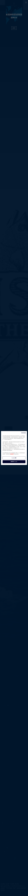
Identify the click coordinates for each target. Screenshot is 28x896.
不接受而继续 (23, 432)
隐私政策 (12, 454)
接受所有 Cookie (14, 461)
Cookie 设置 (14, 457)
